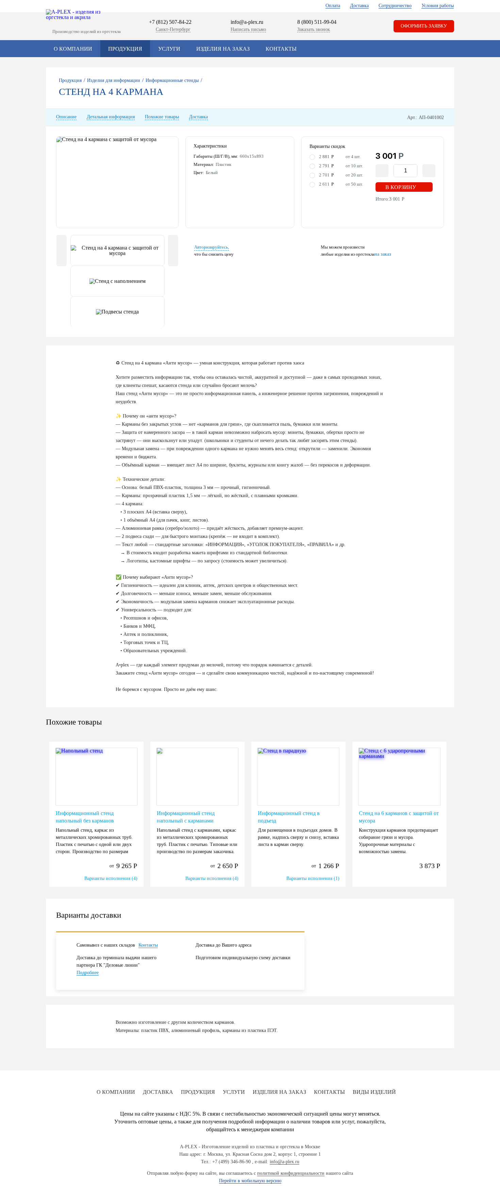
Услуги (169, 49)
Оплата (333, 5)
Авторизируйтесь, (211, 247)
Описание (66, 117)
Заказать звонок (313, 29)
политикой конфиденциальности (290, 1173)
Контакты (281, 49)
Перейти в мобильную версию (250, 1180)
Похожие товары (162, 117)
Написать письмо (248, 29)
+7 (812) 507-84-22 (170, 22)
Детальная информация (111, 117)
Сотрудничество (395, 5)
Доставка (359, 5)
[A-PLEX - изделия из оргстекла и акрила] (76, 14)
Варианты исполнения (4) (110, 878)
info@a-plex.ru (247, 22)
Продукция (125, 49)
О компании (73, 49)
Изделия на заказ (223, 49)
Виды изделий (374, 1092)
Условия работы (437, 5)
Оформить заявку (424, 26)
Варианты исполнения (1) (312, 878)
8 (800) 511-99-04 (316, 22)
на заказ (382, 254)
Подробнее (88, 972)
